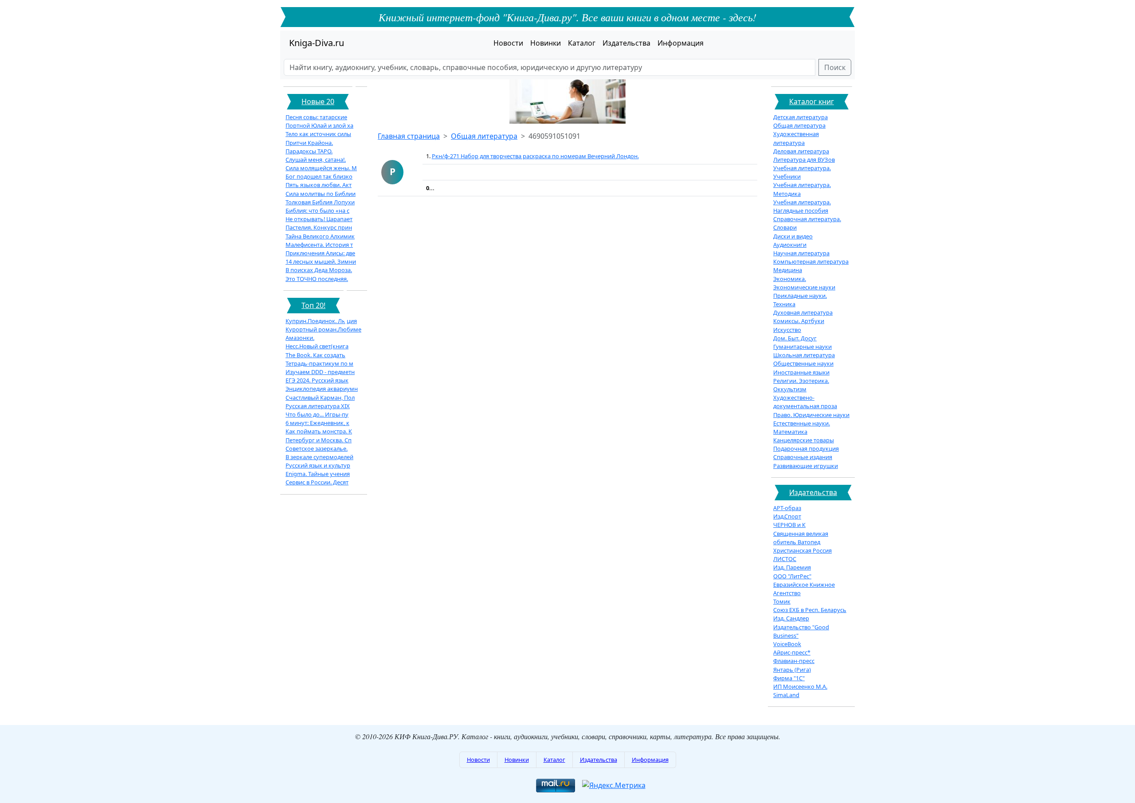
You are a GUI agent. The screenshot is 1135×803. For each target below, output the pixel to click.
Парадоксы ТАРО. (309, 151)
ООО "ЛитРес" (792, 576)
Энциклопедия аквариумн (322, 389)
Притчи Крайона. (309, 143)
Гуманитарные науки (802, 347)
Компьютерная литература (811, 261)
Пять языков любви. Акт (319, 185)
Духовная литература (803, 312)
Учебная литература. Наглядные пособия (802, 206)
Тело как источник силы (318, 134)
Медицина (787, 270)
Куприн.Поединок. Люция (321, 321)
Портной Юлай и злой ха (319, 125)
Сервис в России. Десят (317, 482)
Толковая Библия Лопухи (320, 202)
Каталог (581, 43)
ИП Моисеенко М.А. (800, 686)
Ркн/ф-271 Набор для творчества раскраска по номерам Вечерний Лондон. (535, 156)
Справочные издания (802, 457)
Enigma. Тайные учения (318, 474)
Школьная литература (804, 355)
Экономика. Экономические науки (804, 283)
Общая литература (484, 136)
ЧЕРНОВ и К (789, 525)
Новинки (545, 43)
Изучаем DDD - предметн (320, 372)
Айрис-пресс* (791, 652)
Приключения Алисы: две (320, 253)
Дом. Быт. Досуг (795, 338)
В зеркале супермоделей (319, 457)
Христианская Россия (802, 550)
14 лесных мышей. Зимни (321, 261)
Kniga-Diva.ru (316, 43)
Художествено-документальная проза (805, 402)
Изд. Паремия (792, 567)
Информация (681, 43)
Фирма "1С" (789, 678)
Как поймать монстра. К (319, 431)
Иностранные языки (801, 372)
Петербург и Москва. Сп (319, 440)
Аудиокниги (789, 245)
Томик (782, 601)
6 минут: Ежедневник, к (317, 423)
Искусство (787, 330)
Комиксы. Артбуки (798, 321)
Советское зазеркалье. (317, 448)
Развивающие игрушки (805, 466)
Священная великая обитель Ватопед (800, 538)
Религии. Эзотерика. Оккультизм (801, 385)
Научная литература (801, 253)
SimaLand (786, 695)
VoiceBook (787, 644)
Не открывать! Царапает (319, 219)
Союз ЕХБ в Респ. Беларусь (809, 610)
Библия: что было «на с (317, 210)
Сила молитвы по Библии (321, 194)
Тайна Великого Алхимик (320, 236)
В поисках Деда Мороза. (319, 270)
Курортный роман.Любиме (323, 329)
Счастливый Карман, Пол (320, 398)
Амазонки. (300, 338)
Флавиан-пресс (793, 661)
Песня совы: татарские (316, 117)
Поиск (834, 67)
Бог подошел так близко (319, 176)
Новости (508, 43)
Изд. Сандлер (791, 618)
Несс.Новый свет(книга (317, 346)
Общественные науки (803, 363)
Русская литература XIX (318, 406)
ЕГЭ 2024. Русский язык (317, 380)
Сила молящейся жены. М (321, 168)
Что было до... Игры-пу (317, 414)
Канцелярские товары (803, 440)
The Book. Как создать (315, 355)
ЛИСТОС (784, 559)
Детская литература (800, 117)
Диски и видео (793, 236)
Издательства (626, 43)
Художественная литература (796, 138)
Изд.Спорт (787, 516)
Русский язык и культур (318, 465)
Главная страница (409, 136)
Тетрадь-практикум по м (319, 363)
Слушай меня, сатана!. (316, 160)
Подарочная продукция (806, 448)
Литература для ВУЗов (804, 160)
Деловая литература (801, 151)
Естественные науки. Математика (801, 427)
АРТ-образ (787, 508)
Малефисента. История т (319, 245)
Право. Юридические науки (811, 415)
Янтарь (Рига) (792, 670)
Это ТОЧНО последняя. (317, 279)
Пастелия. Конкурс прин (319, 227)
